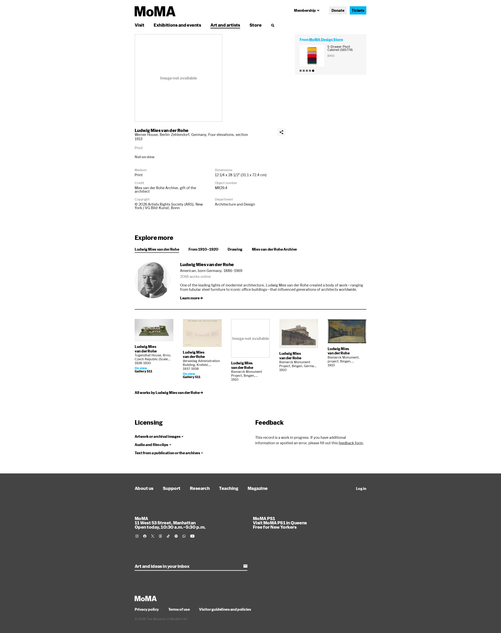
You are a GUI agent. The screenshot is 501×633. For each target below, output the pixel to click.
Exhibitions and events (177, 25)
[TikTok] (168, 536)
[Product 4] (310, 71)
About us (144, 488)
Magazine (258, 488)
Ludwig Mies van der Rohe (161, 130)
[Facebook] (144, 536)
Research (200, 488)
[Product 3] (307, 71)
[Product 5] (313, 71)
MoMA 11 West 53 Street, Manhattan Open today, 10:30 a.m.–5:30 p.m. (170, 522)
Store (255, 24)
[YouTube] (192, 536)
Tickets (358, 10)
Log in (361, 488)
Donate (338, 10)
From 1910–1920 (203, 249)
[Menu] (272, 25)
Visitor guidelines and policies (225, 609)
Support (171, 488)
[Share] (281, 132)
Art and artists (225, 25)
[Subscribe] (245, 566)
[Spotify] (176, 536)
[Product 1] (301, 71)
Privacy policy (147, 609)
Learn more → (191, 298)
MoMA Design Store (326, 39)
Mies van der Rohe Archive (274, 249)
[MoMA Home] (155, 11)
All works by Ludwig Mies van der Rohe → (169, 392)
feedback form (351, 443)
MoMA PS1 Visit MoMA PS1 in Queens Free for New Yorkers (280, 522)
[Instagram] (137, 536)
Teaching (228, 488)
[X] (152, 536)
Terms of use (179, 609)
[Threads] (160, 536)
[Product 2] (304, 71)
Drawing (235, 249)
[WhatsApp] (184, 536)
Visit (139, 25)
